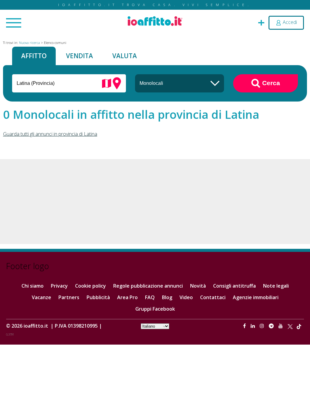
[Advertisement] (155, 201)
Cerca (270, 82)
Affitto (34, 56)
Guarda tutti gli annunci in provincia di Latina (50, 134)
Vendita (79, 56)
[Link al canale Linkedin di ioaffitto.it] (253, 325)
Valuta (124, 56)
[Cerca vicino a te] (116, 82)
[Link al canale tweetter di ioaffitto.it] (290, 325)
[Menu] (13, 23)
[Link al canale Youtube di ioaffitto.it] (281, 325)
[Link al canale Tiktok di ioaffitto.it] (299, 325)
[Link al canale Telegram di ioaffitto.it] (272, 325)
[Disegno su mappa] (106, 82)
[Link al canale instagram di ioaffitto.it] (262, 325)
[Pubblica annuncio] (261, 22)
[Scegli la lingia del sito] (155, 325)
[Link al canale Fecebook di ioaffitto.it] (245, 325)
